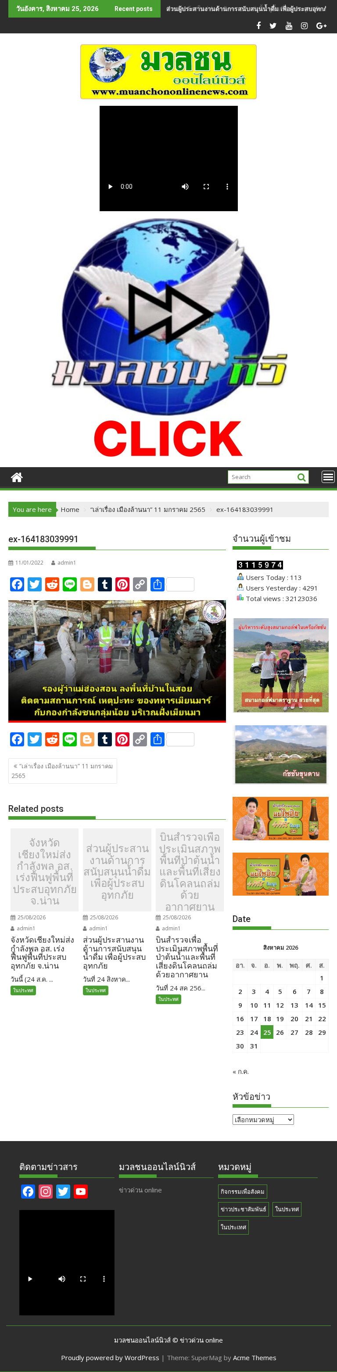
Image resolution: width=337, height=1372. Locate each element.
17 (254, 1018)
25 (267, 1032)
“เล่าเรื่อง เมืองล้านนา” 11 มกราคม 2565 (62, 771)
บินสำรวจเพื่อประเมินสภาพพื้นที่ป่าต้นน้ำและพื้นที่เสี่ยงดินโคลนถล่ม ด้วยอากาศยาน (190, 872)
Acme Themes (254, 1357)
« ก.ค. (241, 1071)
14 (309, 1005)
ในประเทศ (233, 1227)
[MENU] (328, 477)
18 (267, 1018)
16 (240, 1018)
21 (309, 1018)
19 (280, 1018)
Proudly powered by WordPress (110, 1357)
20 (294, 1018)
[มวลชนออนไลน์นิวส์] (17, 476)
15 (322, 1005)
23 (240, 1032)
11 (267, 1005)
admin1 (66, 562)
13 (294, 1005)
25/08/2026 (31, 917)
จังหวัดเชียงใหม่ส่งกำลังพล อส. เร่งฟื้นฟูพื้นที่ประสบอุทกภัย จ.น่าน (45, 872)
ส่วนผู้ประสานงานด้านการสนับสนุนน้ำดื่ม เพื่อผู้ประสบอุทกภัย (248, 8)
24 (254, 1032)
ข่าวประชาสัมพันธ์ (243, 1209)
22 (322, 1018)
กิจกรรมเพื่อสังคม (243, 1192)
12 (280, 1005)
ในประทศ (23, 990)
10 (254, 1005)
